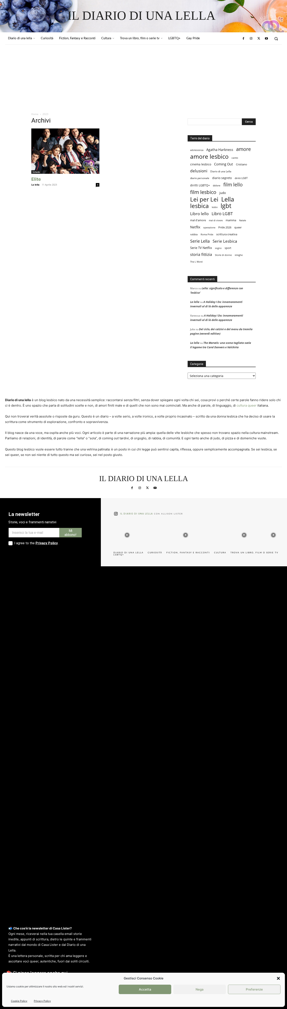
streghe (239, 255)
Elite (36, 179)
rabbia (194, 234)
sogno (218, 248)
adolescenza (196, 150)
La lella (35, 184)
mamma (231, 220)
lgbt (226, 206)
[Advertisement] (143, 76)
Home (34, 114)
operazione (209, 227)
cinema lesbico (200, 164)
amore (243, 149)
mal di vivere (216, 220)
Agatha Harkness (219, 149)
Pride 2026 (224, 227)
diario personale (199, 178)
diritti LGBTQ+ (200, 185)
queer (238, 227)
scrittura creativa (226, 234)
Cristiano (241, 164)
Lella (227, 199)
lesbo (215, 207)
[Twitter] (258, 38)
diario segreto (222, 178)
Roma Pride (207, 234)
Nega (200, 989)
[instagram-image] (127, 533)
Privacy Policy (42, 1000)
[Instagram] (251, 38)
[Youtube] (266, 38)
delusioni (198, 171)
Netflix (195, 227)
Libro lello (199, 213)
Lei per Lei (204, 199)
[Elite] (65, 151)
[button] (278, 978)
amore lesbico (209, 156)
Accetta (145, 989)
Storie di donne (223, 255)
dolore (216, 185)
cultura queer (247, 405)
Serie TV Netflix (201, 248)
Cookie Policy (19, 1000)
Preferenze (254, 989)
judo (222, 193)
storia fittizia (201, 254)
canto (235, 158)
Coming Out (223, 164)
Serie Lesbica (225, 241)
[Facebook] (243, 38)
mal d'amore (198, 220)
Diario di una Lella (220, 171)
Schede (36, 171)
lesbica (199, 206)
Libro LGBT (222, 213)
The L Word (196, 261)
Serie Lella (200, 241)
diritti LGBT (241, 178)
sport (228, 248)
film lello (233, 184)
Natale (242, 220)
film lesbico (203, 192)
